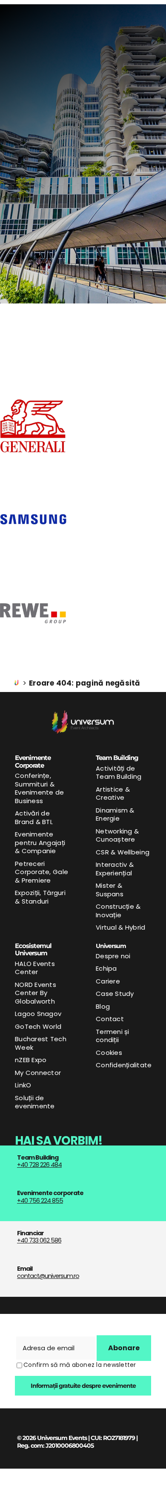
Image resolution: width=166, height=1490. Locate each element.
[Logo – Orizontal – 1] (83, 713)
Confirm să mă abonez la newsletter (79, 1364)
